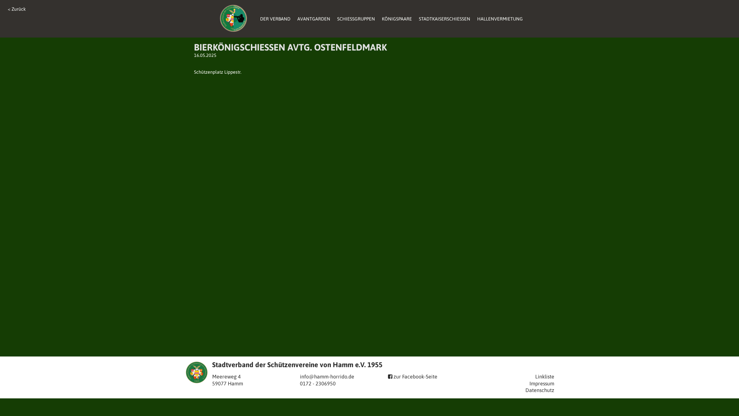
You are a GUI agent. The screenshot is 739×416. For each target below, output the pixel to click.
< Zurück (17, 9)
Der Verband (275, 18)
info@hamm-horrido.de (327, 377)
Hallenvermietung (500, 18)
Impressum (541, 383)
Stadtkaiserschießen (444, 18)
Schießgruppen (356, 18)
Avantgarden (313, 18)
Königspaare (397, 18)
